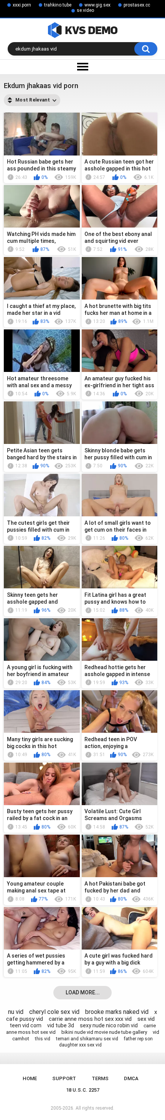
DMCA (131, 1078)
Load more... (83, 992)
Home (30, 1078)
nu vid (15, 1011)
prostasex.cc (137, 5)
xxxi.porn (22, 5)
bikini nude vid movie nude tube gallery (104, 1032)
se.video (85, 10)
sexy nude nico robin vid (109, 1025)
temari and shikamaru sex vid (87, 1038)
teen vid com (25, 1025)
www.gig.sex (97, 5)
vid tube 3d (60, 1025)
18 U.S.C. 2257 (82, 1090)
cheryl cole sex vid (54, 1011)
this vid (42, 1038)
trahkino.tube (57, 5)
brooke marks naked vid (116, 1011)
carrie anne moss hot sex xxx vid (90, 1018)
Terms (100, 1078)
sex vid (146, 1018)
